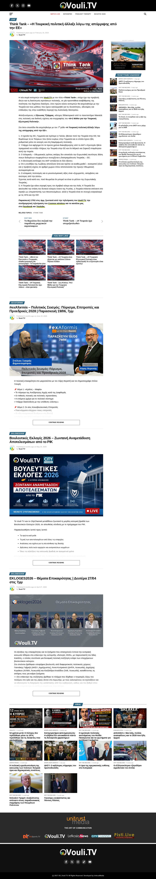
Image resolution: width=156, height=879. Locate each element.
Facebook (27, 206)
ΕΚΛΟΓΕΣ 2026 (100, 14)
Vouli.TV (82, 200)
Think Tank (38, 213)
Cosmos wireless (56, 203)
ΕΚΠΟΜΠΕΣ (67, 14)
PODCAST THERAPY (83, 14)
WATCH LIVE (55, 14)
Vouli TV (22, 35)
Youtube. (40, 206)
